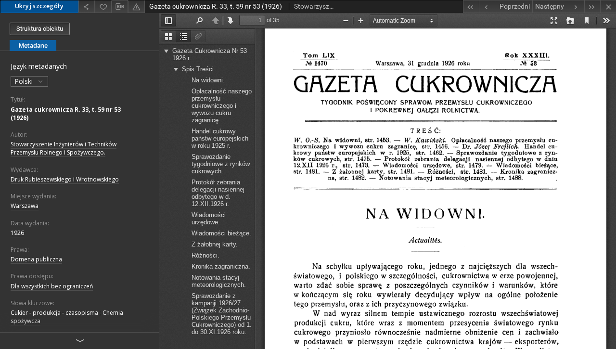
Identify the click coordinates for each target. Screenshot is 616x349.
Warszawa (24, 206)
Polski (24, 81)
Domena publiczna (36, 259)
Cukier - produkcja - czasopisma (54, 313)
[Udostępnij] (86, 6)
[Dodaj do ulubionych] (103, 6)
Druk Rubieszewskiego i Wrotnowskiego (65, 179)
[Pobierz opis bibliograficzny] (120, 6)
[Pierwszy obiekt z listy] (471, 6)
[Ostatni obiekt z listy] (592, 6)
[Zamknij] (608, 6)
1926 (17, 233)
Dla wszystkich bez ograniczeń (52, 286)
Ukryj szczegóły (39, 6)
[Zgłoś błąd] (136, 6)
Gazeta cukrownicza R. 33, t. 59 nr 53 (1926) (66, 113)
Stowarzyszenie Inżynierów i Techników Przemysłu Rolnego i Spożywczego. (63, 148)
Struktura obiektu (39, 28)
